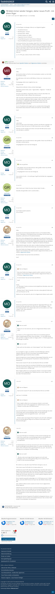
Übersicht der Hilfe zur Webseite (8, 567)
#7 (52, 208)
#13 (52, 428)
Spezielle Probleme (24, 63)
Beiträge (2, 37)
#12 (52, 381)
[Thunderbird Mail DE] (7, 1)
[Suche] (46, 1)
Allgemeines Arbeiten (36, 63)
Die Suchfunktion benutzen (7, 570)
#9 (52, 265)
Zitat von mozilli (23, 325)
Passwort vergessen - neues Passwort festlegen (12, 577)
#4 (52, 137)
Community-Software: (10, 588)
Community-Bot (8, 506)
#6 (52, 185)
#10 (52, 302)
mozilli (9, 15)
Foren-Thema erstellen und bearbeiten (10, 575)
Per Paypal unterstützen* (8, 539)
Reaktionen (3, 81)
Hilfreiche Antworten (4, 86)
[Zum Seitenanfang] (52, 592)
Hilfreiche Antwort (4, 155)
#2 (52, 68)
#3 (52, 117)
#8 (52, 227)
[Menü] (53, 1)
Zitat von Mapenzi (23, 269)
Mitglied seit (3, 38)
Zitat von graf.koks (23, 164)
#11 (52, 321)
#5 (52, 160)
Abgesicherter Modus (25, 252)
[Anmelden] (50, 1)
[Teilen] (53, 19)
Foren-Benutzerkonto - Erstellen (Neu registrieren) (12, 572)
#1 (52, 24)
